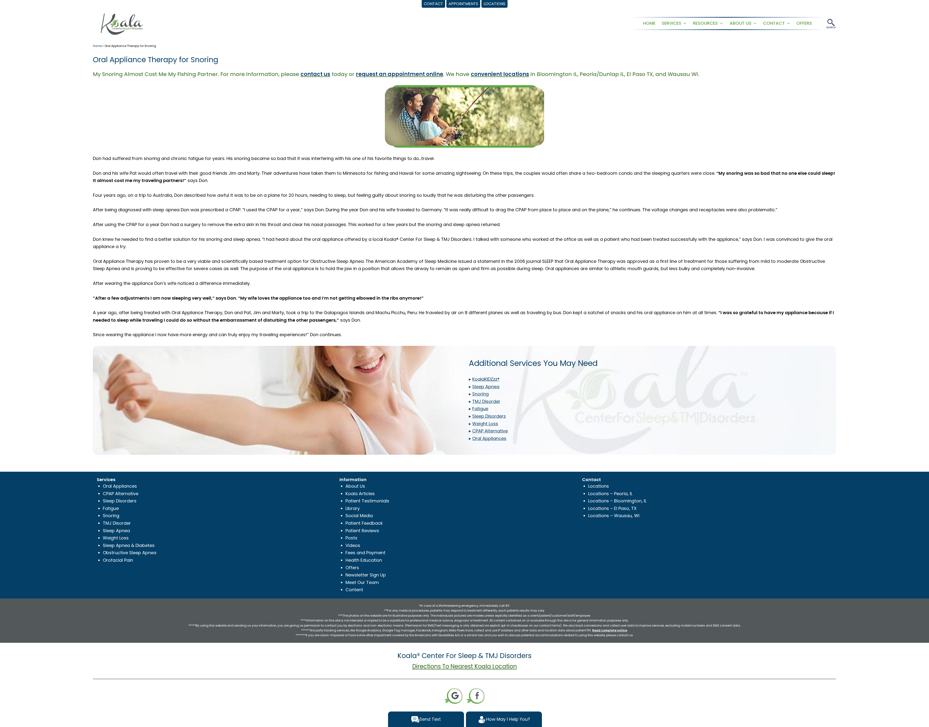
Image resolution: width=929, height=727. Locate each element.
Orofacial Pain (118, 560)
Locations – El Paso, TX (612, 508)
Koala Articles (360, 494)
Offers (352, 568)
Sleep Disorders (119, 501)
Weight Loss (116, 538)
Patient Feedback (364, 523)
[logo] (122, 24)
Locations (598, 486)
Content (354, 590)
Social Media (359, 516)
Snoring (111, 516)
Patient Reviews (362, 531)
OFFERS (804, 23)
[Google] (453, 695)
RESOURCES (705, 23)
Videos (352, 545)
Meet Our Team (362, 582)
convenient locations (500, 74)
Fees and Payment (365, 553)
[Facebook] (475, 695)
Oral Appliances (120, 486)
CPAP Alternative (120, 494)
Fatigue (111, 508)
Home (97, 46)
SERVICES (671, 23)
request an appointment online (399, 74)
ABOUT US (740, 23)
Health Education (363, 560)
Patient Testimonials (367, 501)
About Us (355, 486)
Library (352, 508)
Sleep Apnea (116, 531)
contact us (315, 74)
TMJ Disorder (117, 523)
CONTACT (774, 23)
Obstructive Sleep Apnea (129, 553)
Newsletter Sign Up (365, 575)
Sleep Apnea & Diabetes (129, 545)
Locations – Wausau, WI (613, 516)
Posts (351, 538)
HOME (649, 23)
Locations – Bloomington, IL (617, 501)
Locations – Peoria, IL (610, 494)
